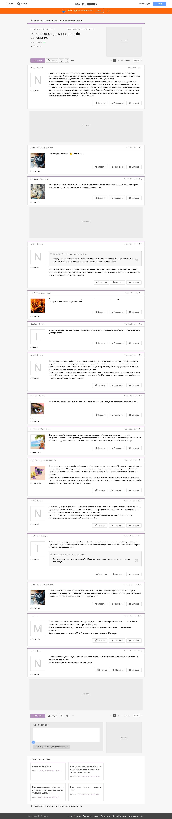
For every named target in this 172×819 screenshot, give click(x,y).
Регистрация (144, 4)
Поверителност (106, 816)
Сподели (101, 103)
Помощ (115, 816)
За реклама (78, 816)
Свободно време (51, 806)
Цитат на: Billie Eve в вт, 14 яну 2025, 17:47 (69, 554)
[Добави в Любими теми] (61, 60)
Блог (142, 816)
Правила (86, 816)
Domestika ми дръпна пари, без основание (56, 36)
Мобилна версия (133, 816)
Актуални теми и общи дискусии (51, 771)
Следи (54, 60)
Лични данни (95, 816)
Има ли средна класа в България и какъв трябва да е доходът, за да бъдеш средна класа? (48, 790)
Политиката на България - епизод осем (85, 788)
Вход (160, 4)
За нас (70, 816)
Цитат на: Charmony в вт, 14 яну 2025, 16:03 (69, 254)
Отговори (38, 60)
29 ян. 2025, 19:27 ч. (87, 29)
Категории (38, 806)
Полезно (118, 103)
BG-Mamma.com (43, 816)
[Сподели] (67, 60)
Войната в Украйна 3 (41, 766)
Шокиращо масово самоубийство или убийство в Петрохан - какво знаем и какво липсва (85, 769)
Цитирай (135, 103)
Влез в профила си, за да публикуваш (51, 747)
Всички (127, 60)
